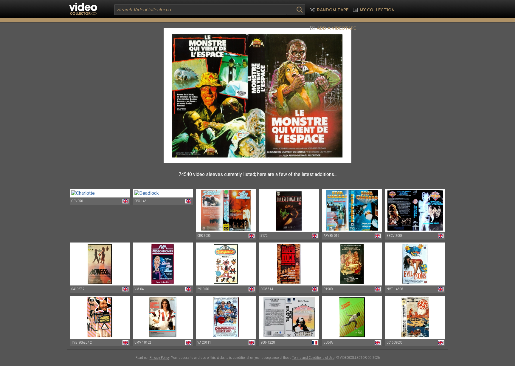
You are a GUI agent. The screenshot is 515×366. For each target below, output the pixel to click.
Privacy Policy (159, 358)
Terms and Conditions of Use (313, 358)
